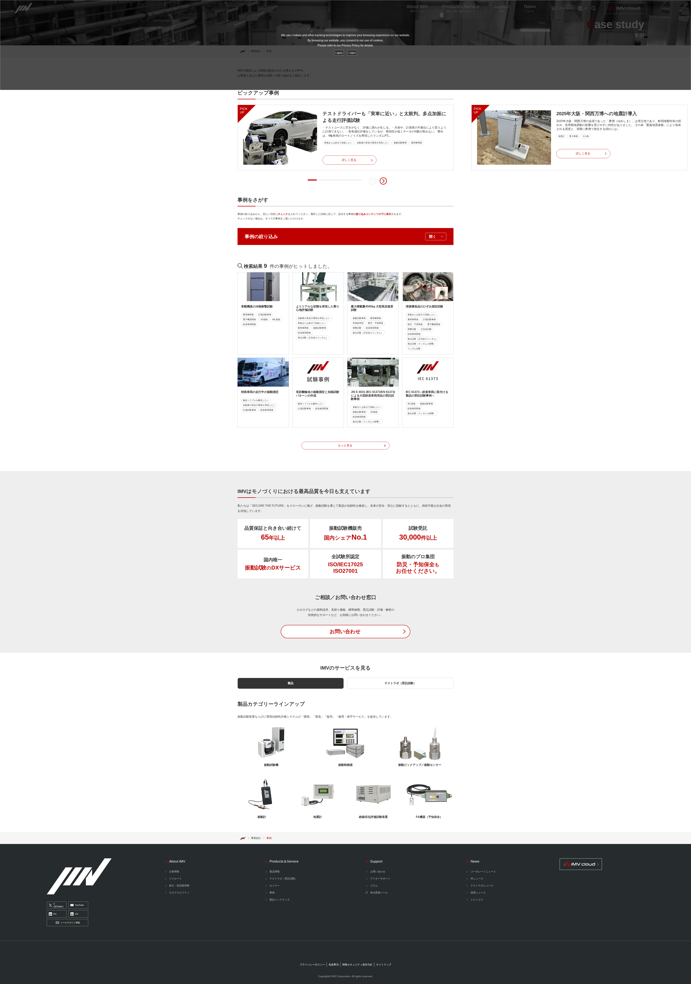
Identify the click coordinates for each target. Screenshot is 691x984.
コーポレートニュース (483, 871)
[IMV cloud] (602, 864)
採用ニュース (478, 892)
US (76, 914)
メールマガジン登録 (70, 922)
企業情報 (174, 871)
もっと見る (345, 445)
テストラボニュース (482, 885)
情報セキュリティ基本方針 (357, 964)
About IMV (177, 861)
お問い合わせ (377, 871)
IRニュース (477, 878)
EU (55, 914)
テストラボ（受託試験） (400, 683)
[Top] (243, 838)
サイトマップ (383, 964)
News (475, 861)
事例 (269, 838)
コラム (374, 885)
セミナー (275, 885)
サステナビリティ (179, 892)
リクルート (175, 878)
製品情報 (275, 871)
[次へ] (383, 181)
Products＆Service (284, 861)
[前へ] (372, 181)
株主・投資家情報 (179, 885)
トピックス (477, 899)
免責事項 (334, 964)
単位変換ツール (379, 892)
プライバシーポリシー (312, 964)
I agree (338, 52)
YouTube (79, 905)
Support (376, 861)
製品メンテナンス (280, 899)
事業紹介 (256, 838)
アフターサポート (380, 878)
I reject (352, 52)
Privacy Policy (351, 45)
